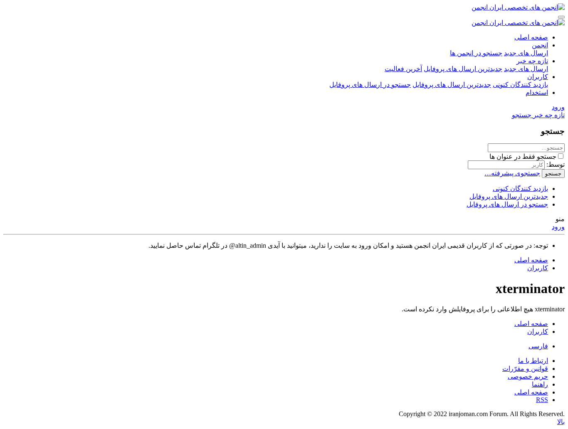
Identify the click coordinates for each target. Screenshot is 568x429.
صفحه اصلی (531, 37)
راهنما (540, 384)
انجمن (540, 45)
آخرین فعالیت (403, 68)
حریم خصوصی (528, 376)
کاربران (537, 76)
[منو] (561, 17)
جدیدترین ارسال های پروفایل (463, 68)
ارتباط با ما (533, 360)
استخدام (537, 92)
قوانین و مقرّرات (525, 368)
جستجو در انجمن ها (476, 53)
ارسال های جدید (526, 53)
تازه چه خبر (532, 60)
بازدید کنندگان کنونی (520, 84)
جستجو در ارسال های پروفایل (370, 84)
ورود (558, 226)
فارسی (538, 346)
